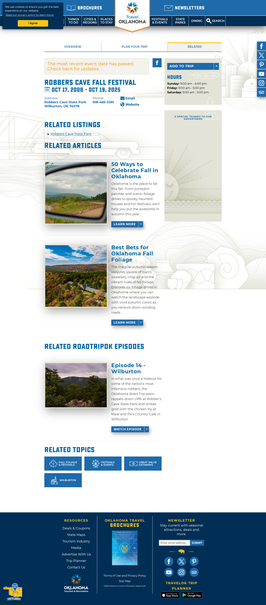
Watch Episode (128, 429)
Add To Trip (182, 66)
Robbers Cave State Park (71, 134)
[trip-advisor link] (194, 572)
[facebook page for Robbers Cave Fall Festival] (157, 62)
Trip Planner (76, 561)
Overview (72, 46)
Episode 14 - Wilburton (128, 368)
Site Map (125, 581)
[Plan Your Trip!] (13, 592)
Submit (197, 542)
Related (195, 46)
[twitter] (261, 55)
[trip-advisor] (261, 92)
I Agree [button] (33, 23)
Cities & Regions (90, 21)
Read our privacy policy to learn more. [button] (30, 15)
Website (132, 105)
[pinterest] (261, 64)
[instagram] (261, 83)
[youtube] (261, 73)
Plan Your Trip (134, 46)
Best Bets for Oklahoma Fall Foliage (132, 253)
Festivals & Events (160, 21)
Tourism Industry (76, 541)
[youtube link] (168, 572)
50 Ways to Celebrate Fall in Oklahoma (134, 170)
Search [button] (218, 21)
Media (76, 548)
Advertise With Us (76, 554)
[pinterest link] (194, 561)
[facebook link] (168, 561)
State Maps (76, 535)
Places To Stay (106, 21)
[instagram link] (181, 572)
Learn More (125, 224)
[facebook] (261, 46)
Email (130, 98)
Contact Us (76, 567)
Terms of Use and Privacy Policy (125, 575)
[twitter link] (181, 561)
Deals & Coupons (76, 528)
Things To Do (73, 21)
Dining (196, 21)
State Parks (180, 21)
